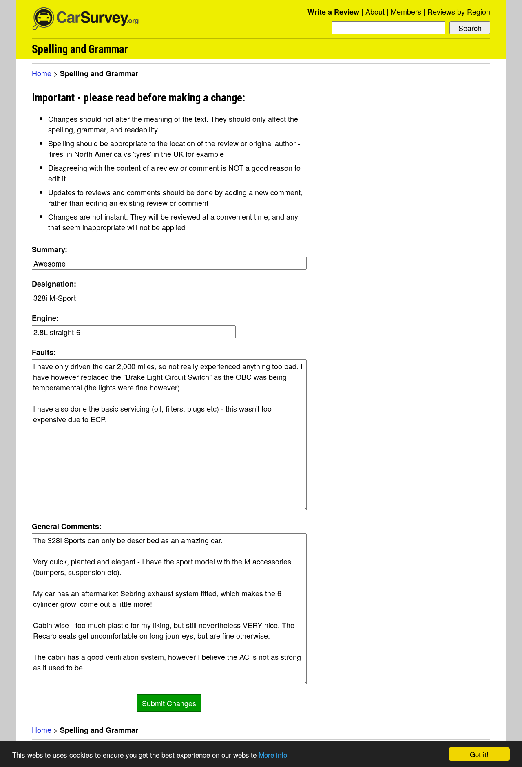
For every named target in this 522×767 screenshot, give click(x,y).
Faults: (44, 352)
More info (273, 754)
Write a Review (333, 12)
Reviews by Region (458, 11)
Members (406, 11)
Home (41, 73)
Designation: (54, 283)
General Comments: (67, 526)
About (375, 11)
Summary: (49, 249)
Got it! (479, 754)
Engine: (45, 318)
